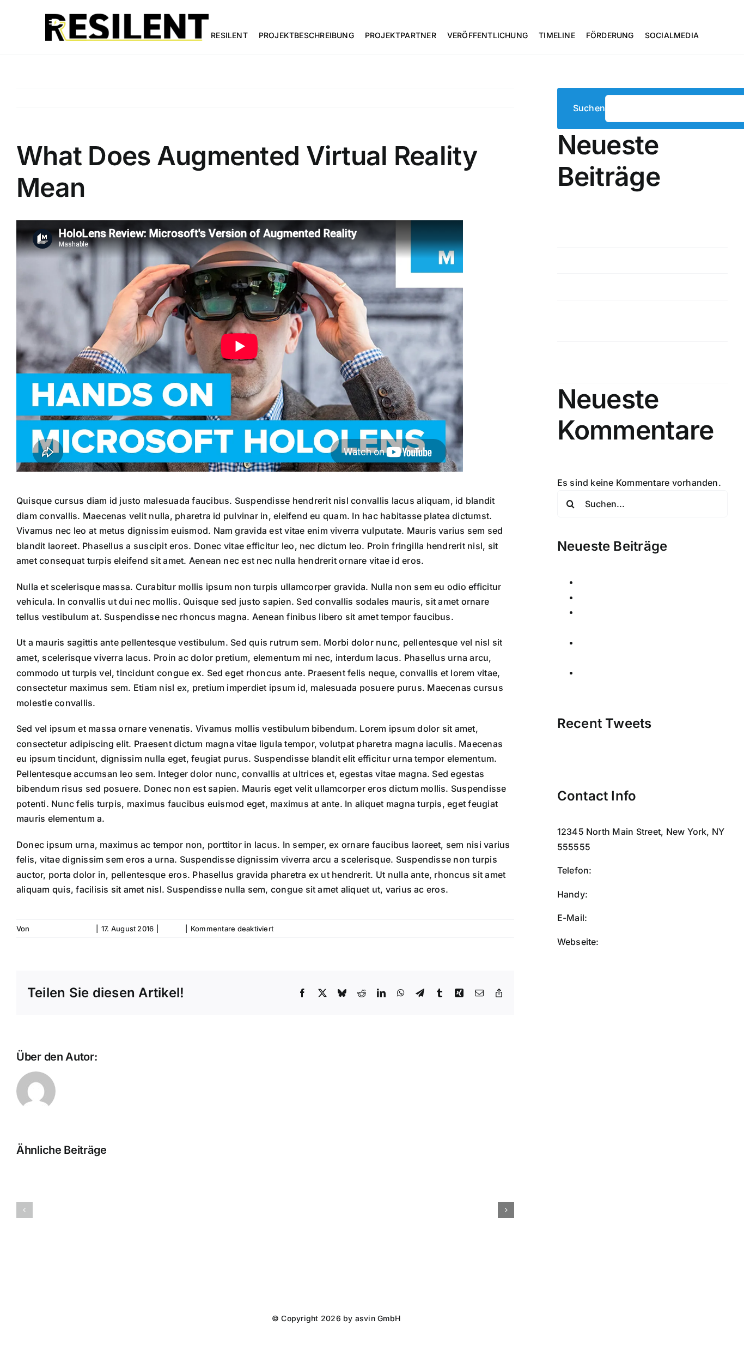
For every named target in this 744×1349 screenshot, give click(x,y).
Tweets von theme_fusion (611, 759)
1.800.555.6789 (628, 870)
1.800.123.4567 (623, 894)
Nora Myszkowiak (62, 928)
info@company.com (632, 917)
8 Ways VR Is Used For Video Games (641, 286)
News (172, 928)
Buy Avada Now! (636, 941)
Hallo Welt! (586, 233)
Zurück (465, 97)
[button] (24, 1210)
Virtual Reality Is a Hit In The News (636, 260)
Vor (498, 97)
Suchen (589, 108)
